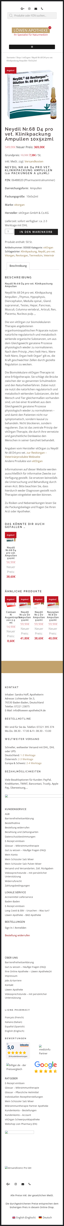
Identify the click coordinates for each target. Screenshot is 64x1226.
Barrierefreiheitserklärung (19, 818)
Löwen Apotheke (14, 989)
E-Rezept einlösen (15, 841)
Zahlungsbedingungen (17, 885)
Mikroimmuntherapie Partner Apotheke (26, 1105)
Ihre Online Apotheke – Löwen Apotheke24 (28, 971)
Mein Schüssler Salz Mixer (19, 859)
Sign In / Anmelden (15, 927)
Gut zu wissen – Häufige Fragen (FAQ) (25, 850)
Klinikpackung (29, 251)
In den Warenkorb (36, 232)
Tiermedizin (36, 255)
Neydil (41, 251)
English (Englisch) (14, 1030)
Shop (18, 57)
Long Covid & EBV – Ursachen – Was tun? (27, 910)
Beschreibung (18, 266)
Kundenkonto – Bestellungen (21, 1110)
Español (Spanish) (14, 1026)
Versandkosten (34, 161)
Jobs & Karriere (13, 980)
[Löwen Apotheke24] (32, 36)
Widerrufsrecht (13, 881)
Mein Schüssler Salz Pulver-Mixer (23, 863)
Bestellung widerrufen (17, 827)
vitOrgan (26, 57)
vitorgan (19, 205)
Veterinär (49, 255)
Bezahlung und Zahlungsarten (21, 832)
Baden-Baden (12, 901)
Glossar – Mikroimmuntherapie (22, 845)
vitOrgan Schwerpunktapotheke (22, 1119)
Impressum (11, 975)
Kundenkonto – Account (18, 1115)
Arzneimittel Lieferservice (19, 897)
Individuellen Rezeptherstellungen (24, 1096)
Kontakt (9, 985)
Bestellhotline (12, 823)
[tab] (18, 266)
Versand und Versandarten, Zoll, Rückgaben (29, 868)
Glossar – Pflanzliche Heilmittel (22, 1092)
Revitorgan (22, 255)
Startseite (11, 57)
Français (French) (14, 1017)
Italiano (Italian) (13, 1022)
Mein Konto (11, 854)
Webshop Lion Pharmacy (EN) (21, 1123)
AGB (7, 814)
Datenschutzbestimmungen (20, 836)
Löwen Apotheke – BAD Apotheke (23, 915)
